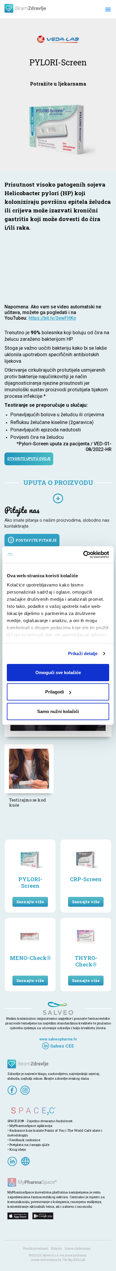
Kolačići (56, 1248)
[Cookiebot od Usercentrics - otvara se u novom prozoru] (83, 555)
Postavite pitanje (32, 540)
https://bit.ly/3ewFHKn (52, 318)
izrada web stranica (44, 1260)
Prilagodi (54, 691)
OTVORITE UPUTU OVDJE (29, 459)
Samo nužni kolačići (58, 711)
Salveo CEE (61, 1046)
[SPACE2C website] (58, 1111)
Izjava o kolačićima (77, 1248)
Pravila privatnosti (35, 1248)
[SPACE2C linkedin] (13, 1160)
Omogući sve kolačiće (58, 672)
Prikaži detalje (83, 653)
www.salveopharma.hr (58, 1039)
